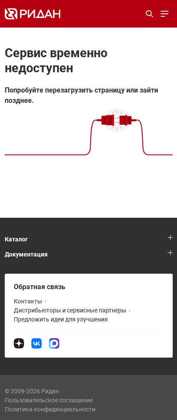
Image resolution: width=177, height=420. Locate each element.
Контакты (28, 301)
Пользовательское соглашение (49, 400)
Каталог (16, 239)
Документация (26, 254)
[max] (54, 343)
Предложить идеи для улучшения (61, 319)
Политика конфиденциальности (50, 409)
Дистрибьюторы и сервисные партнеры (70, 310)
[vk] (37, 343)
